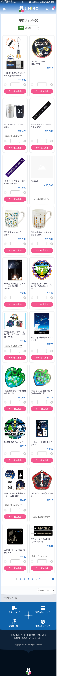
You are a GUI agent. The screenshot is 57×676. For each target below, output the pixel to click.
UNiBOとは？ (14, 626)
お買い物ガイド (16, 635)
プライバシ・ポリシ (36, 638)
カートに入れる (15, 91)
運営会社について (42, 626)
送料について (14, 612)
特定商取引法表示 (20, 638)
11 (40, 579)
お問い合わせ (41, 635)
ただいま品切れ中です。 (41, 199)
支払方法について (42, 612)
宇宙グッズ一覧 (10, 598)
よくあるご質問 (29, 635)
